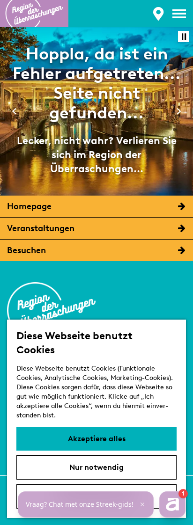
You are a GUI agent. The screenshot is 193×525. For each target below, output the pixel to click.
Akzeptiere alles (97, 438)
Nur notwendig (96, 467)
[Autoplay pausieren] (183, 36)
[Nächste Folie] (178, 111)
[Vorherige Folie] (14, 111)
